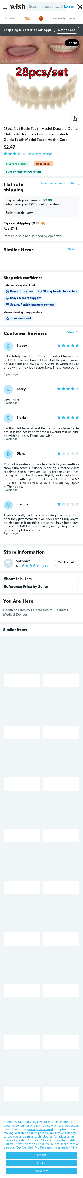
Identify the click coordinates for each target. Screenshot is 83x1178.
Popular (10, 18)
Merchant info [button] (66, 562)
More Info (42, 1171)
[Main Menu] (5, 7)
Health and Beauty (16, 610)
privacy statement (40, 1129)
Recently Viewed (65, 18)
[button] (62, 6)
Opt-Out (42, 1163)
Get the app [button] (66, 30)
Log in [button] (69, 6)
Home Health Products (49, 610)
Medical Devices (15, 614)
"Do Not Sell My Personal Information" (43, 1147)
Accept (41, 1155)
